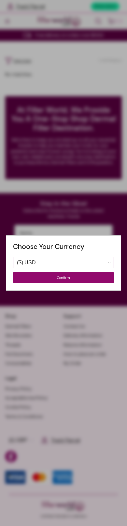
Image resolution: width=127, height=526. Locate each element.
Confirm (63, 277)
